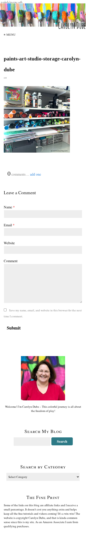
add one (35, 174)
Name (9, 207)
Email (9, 225)
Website (9, 242)
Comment (10, 260)
